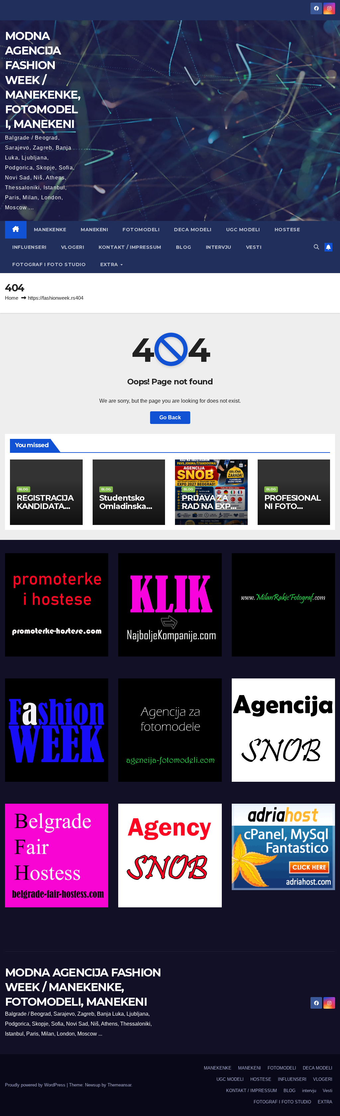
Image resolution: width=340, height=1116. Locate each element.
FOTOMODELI (141, 230)
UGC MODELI (243, 230)
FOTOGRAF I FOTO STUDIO (49, 264)
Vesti (254, 247)
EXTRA (110, 264)
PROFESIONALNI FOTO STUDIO (292, 506)
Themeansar (119, 1084)
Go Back (170, 417)
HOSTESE (287, 230)
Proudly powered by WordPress (36, 1084)
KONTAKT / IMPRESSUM (130, 247)
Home (11, 298)
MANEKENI (94, 230)
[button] (316, 247)
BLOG (183, 247)
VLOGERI (72, 247)
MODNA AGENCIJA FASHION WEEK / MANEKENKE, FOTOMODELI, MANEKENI (42, 80)
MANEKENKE (50, 230)
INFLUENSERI (29, 247)
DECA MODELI (193, 230)
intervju (218, 247)
